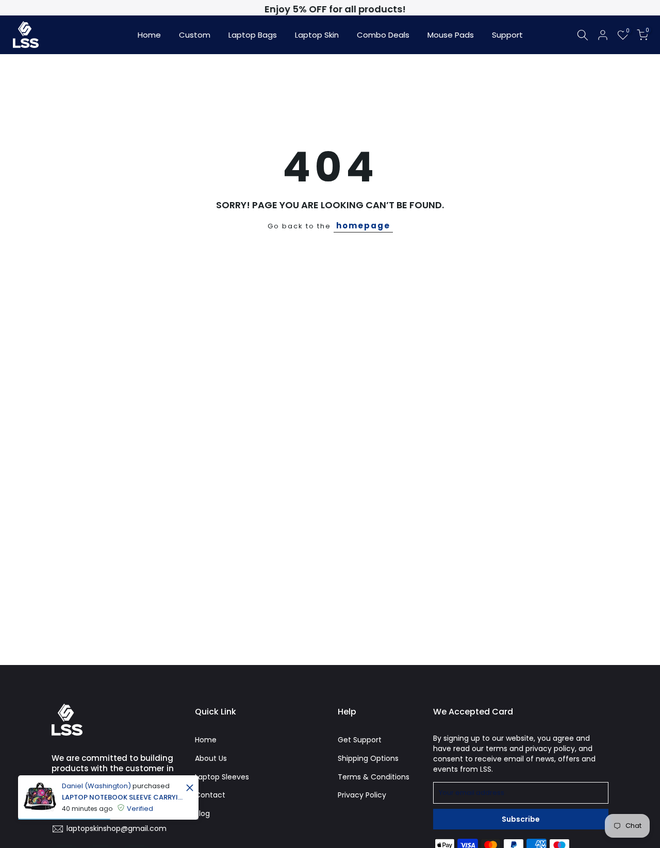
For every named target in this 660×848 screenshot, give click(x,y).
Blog (202, 813)
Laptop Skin (317, 34)
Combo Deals (383, 34)
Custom (194, 34)
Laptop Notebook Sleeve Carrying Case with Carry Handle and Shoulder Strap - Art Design (122, 797)
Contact (210, 795)
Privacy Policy (362, 795)
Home (149, 34)
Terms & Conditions (373, 777)
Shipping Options (368, 758)
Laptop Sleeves (222, 777)
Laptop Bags (252, 34)
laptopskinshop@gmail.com (117, 828)
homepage (363, 225)
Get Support (360, 740)
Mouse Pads (450, 34)
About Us (211, 758)
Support (507, 34)
